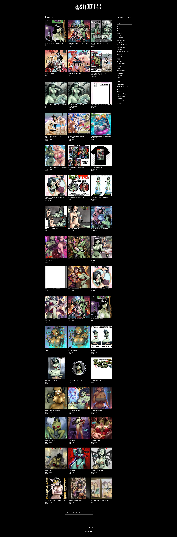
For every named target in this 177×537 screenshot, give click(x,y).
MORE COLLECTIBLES (121, 71)
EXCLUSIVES (119, 33)
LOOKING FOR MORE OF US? (122, 87)
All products (119, 31)
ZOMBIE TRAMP (120, 42)
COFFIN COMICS (120, 75)
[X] (87, 528)
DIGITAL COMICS (120, 38)
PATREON (118, 78)
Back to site (119, 91)
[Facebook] (90, 528)
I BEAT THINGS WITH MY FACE (123, 52)
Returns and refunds (121, 96)
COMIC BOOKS (120, 56)
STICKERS (119, 66)
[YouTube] (93, 528)
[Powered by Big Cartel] (88, 532)
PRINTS (118, 59)
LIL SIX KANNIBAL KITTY (122, 47)
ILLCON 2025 (119, 35)
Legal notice (119, 103)
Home (118, 26)
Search (118, 28)
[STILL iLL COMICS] (88, 6)
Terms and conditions (121, 101)
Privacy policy (119, 98)
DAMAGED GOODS (120, 73)
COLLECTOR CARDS (121, 64)
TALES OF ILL (119, 54)
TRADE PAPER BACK (121, 40)
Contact (118, 89)
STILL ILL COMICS (120, 84)
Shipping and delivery (121, 94)
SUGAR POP (119, 49)
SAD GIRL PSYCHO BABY (122, 45)
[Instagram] (84, 528)
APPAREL (118, 68)
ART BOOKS (119, 61)
